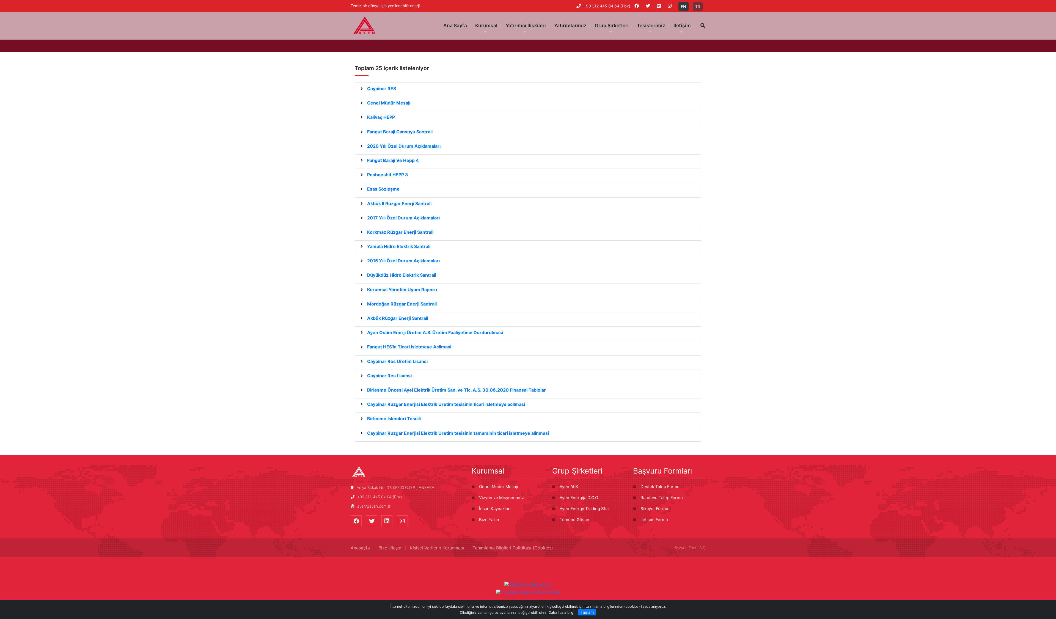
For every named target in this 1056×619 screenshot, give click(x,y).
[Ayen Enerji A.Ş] (364, 25)
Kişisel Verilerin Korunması (437, 548)
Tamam (587, 612)
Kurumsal (488, 470)
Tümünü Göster (575, 519)
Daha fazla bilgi (561, 612)
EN (683, 6)
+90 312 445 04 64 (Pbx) (607, 6)
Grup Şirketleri (577, 470)
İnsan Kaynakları (495, 508)
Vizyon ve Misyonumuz (501, 497)
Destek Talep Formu (660, 486)
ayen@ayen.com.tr (374, 506)
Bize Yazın (489, 519)
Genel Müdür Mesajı (498, 486)
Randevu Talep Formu (661, 497)
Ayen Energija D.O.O (579, 497)
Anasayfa (360, 548)
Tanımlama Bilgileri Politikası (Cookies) (512, 548)
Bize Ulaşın (389, 548)
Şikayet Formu (654, 508)
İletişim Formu (654, 519)
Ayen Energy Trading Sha (584, 508)
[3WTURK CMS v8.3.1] (528, 584)
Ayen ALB (569, 486)
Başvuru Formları (662, 470)
